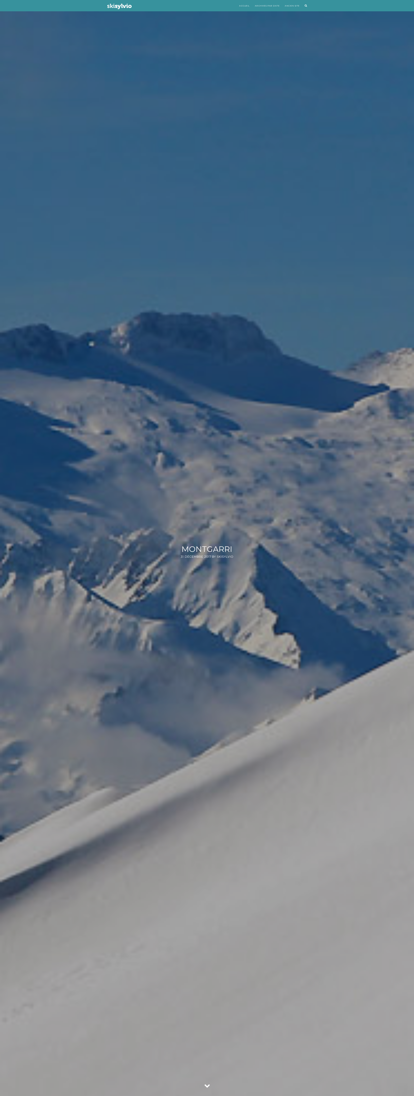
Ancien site (292, 6)
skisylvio (225, 557)
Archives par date (267, 6)
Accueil (244, 6)
